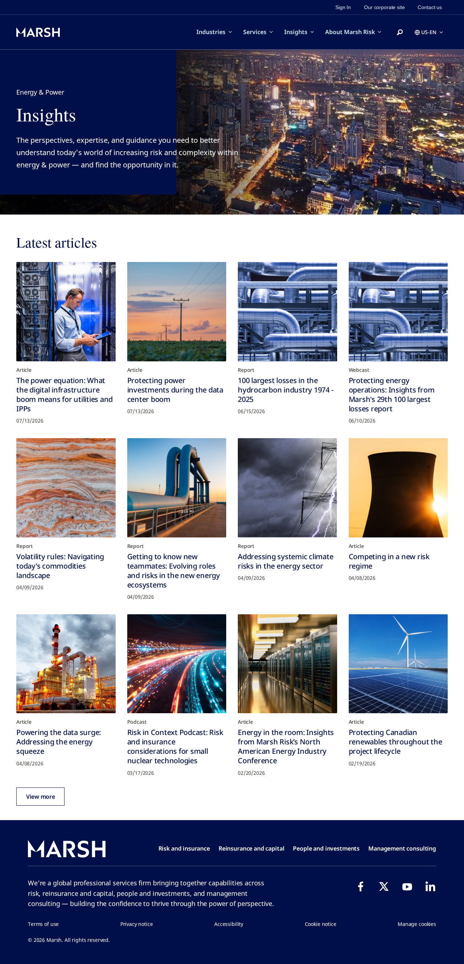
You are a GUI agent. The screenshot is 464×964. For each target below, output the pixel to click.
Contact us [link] (430, 7)
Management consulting (402, 848)
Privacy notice (136, 924)
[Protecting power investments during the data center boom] (177, 311)
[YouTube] (407, 886)
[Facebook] (360, 886)
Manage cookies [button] (417, 924)
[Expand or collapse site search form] (400, 32)
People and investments (326, 848)
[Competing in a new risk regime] (398, 487)
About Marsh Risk (350, 32)
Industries (210, 32)
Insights (295, 32)
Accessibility (228, 924)
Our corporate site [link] (384, 7)
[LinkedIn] (430, 886)
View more (40, 797)
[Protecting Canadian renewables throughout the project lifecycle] (398, 664)
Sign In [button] (343, 7)
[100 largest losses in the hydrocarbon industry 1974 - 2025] (287, 311)
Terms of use (43, 924)
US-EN (428, 32)
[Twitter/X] (384, 886)
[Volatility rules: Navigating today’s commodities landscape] (66, 487)
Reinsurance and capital (252, 848)
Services (254, 32)
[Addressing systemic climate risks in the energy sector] (287, 487)
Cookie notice (320, 924)
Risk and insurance (184, 848)
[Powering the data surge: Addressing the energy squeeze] (66, 664)
